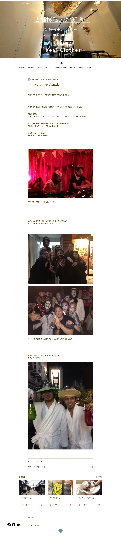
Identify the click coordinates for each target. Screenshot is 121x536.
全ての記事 (21, 67)
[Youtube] (18, 524)
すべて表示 (99, 477)
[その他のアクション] (92, 80)
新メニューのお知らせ (87, 498)
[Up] (60, 531)
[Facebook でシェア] (28, 461)
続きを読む (89, 67)
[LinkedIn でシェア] (37, 461)
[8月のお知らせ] (60, 487)
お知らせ (81, 67)
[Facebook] (13, 524)
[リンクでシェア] (41, 461)
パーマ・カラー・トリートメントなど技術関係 (55, 67)
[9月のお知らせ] (32, 487)
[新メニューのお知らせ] (89, 487)
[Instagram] (9, 524)
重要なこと (72, 67)
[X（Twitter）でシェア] (33, 461)
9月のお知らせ (26, 498)
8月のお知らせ (55, 498)
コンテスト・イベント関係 (34, 67)
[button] (100, 67)
